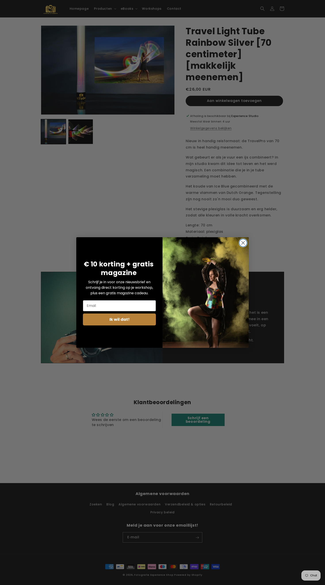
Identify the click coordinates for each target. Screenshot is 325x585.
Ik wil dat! (119, 319)
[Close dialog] (243, 243)
